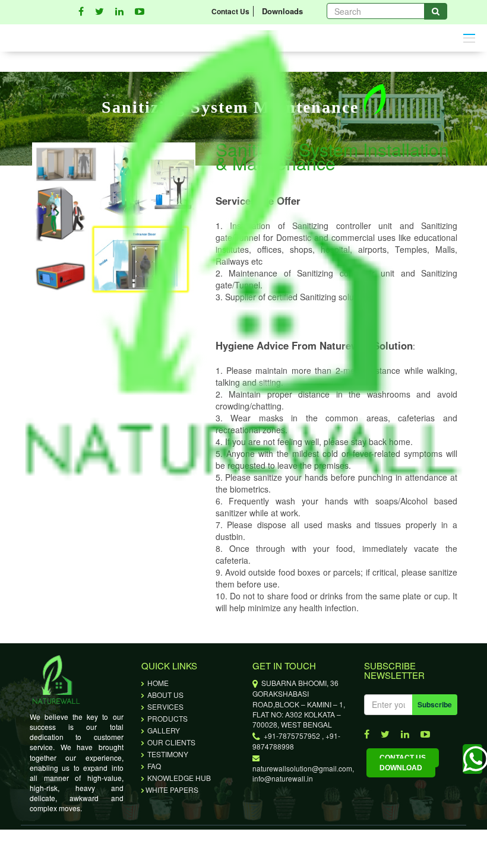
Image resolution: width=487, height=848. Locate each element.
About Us (165, 695)
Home (157, 683)
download (401, 768)
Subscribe (435, 704)
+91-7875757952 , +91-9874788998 (296, 741)
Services (165, 706)
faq (153, 766)
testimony (167, 754)
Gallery (163, 730)
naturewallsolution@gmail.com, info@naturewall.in (303, 767)
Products (167, 718)
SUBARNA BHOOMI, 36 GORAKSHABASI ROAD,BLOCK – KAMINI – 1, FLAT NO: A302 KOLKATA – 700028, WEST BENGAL (298, 703)
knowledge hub (178, 778)
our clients (170, 742)
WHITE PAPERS (172, 790)
